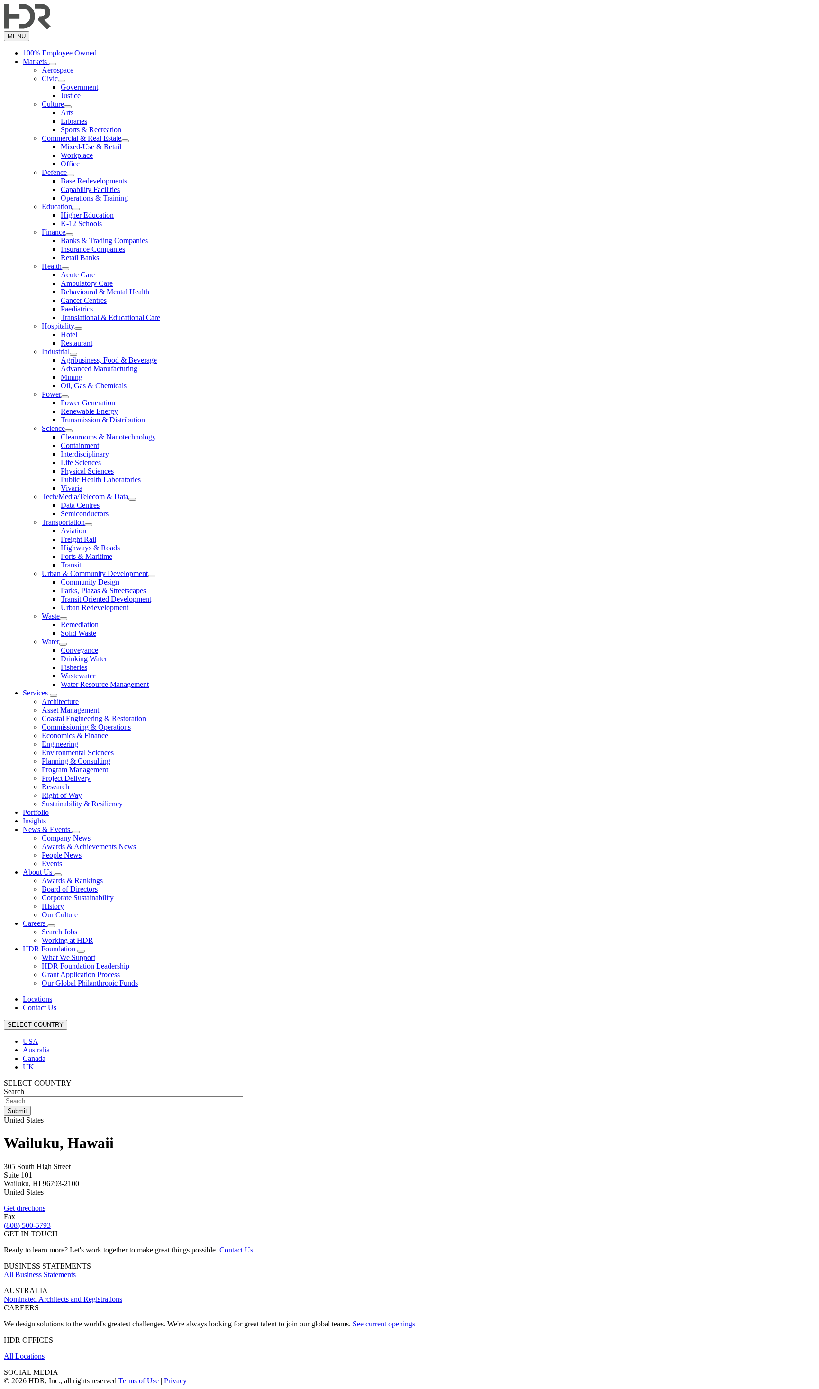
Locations (37, 999)
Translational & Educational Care (110, 317)
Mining (71, 377)
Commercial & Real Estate (81, 138)
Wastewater (78, 676)
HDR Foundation (50, 949)
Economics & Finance (75, 735)
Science (53, 428)
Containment (80, 445)
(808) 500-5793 (27, 1225)
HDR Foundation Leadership (85, 966)
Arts (67, 113)
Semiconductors (85, 514)
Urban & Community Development (95, 573)
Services (36, 693)
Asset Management (70, 710)
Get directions (25, 1208)
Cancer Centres (84, 300)
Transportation (63, 522)
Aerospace (57, 70)
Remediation (80, 625)
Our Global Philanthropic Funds (90, 983)
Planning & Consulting (76, 761)
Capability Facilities (90, 189)
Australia (36, 1050)
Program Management (75, 770)
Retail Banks (80, 258)
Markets (36, 61)
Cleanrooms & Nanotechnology (108, 437)
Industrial (56, 351)
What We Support (68, 957)
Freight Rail (78, 539)
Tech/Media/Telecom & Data (85, 497)
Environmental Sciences (78, 753)
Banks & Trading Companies (104, 241)
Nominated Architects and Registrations (63, 1299)
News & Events (47, 829)
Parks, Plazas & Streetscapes (103, 590)
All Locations (24, 1356)
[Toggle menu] (52, 64)
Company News (66, 838)
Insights (34, 821)
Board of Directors (70, 889)
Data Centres (80, 505)
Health (52, 266)
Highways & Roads (90, 548)
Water (50, 642)
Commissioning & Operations (86, 727)
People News (62, 855)
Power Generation (88, 403)
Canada (34, 1058)
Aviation (73, 531)
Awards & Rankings (72, 881)
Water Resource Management (105, 684)
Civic (50, 78)
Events (52, 863)
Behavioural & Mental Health (105, 292)
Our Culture (60, 915)
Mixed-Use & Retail (91, 147)
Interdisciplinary (85, 454)
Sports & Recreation (91, 130)
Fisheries (74, 667)
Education (57, 206)
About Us (38, 872)
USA (30, 1041)
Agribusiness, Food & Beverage (109, 360)
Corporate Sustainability (78, 898)
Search (14, 1091)
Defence (54, 172)
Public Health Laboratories (101, 479)
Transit (71, 565)
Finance (53, 232)
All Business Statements (40, 1274)
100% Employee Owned (60, 53)
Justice (71, 95)
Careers (35, 923)
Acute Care (78, 275)
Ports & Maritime (86, 556)
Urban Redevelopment (94, 607)
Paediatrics (77, 309)
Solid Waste (78, 633)
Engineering (60, 744)
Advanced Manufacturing (99, 369)
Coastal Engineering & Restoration (94, 718)
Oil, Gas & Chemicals (94, 386)
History (53, 906)
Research (55, 787)
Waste (51, 616)
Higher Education (87, 215)
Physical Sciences (87, 471)
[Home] (27, 27)
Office (70, 164)
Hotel (69, 334)
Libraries (74, 121)
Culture (53, 104)
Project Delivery (66, 778)
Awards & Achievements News (89, 846)
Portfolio (36, 812)
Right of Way (62, 795)
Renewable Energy (89, 411)
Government (79, 87)
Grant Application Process (81, 974)
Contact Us (39, 1008)
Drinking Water (84, 659)
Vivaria (71, 488)
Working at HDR (67, 940)
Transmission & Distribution (103, 420)
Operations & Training (94, 198)
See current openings (384, 1324)
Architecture (60, 701)
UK (28, 1067)
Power (51, 394)
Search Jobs (59, 932)
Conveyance (79, 650)
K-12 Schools (81, 223)
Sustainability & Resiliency (82, 804)
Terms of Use (138, 1381)
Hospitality (58, 326)
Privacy (175, 1381)
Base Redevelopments (94, 181)
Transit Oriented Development (106, 599)
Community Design (90, 582)
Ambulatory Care (87, 283)
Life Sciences (81, 462)
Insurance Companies (93, 249)
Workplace (77, 155)
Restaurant (76, 343)
